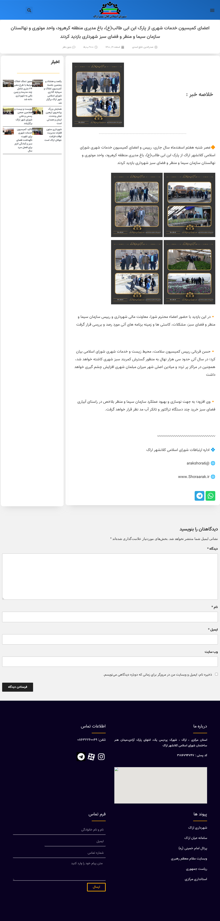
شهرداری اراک (197, 828)
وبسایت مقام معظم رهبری (189, 858)
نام (214, 607)
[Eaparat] (91, 756)
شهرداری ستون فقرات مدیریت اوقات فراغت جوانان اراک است (53, 135)
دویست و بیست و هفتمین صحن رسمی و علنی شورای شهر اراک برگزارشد (23, 116)
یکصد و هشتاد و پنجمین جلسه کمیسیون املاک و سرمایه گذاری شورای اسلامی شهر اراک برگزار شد (53, 92)
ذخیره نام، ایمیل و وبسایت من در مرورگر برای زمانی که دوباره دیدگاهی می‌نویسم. (157, 675)
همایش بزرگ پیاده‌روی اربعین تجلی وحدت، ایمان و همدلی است (54, 116)
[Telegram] (81, 756)
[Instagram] (101, 756)
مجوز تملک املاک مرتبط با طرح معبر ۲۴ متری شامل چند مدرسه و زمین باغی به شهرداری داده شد (23, 90)
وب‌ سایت (211, 652)
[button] (212, 10)
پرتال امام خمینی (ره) (193, 848)
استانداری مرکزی (196, 879)
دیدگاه (212, 549)
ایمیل (213, 630)
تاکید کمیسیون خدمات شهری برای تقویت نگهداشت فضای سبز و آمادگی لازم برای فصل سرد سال (23, 140)
